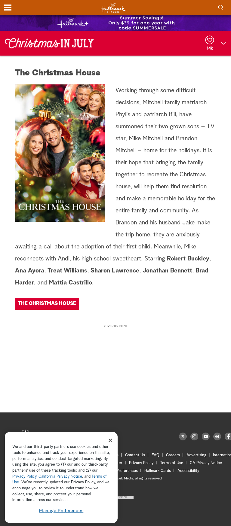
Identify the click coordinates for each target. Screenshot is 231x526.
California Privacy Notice (60, 477)
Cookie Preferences (120, 471)
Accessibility (188, 471)
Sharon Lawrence (115, 271)
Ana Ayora (29, 271)
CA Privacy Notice (206, 463)
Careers (173, 455)
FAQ (155, 455)
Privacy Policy (141, 463)
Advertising (196, 455)
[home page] (113, 7)
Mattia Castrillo (70, 283)
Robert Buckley (188, 259)
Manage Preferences (61, 511)
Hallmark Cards (157, 471)
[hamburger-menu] (7, 7)
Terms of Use (171, 463)
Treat (56, 271)
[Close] (110, 440)
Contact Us (135, 455)
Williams (75, 271)
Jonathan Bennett (167, 271)
